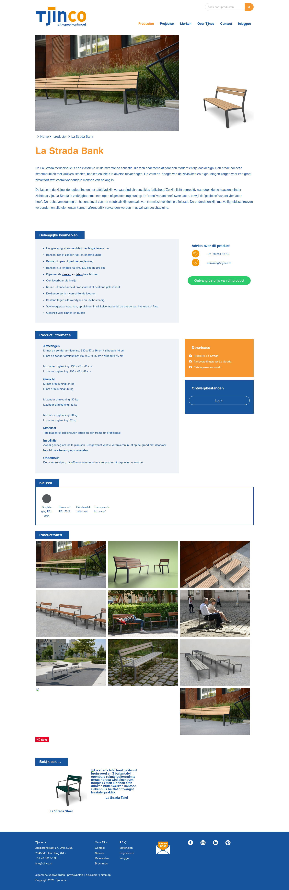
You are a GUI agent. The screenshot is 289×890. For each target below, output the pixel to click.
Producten (146, 24)
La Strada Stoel (61, 811)
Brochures (101, 863)
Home (44, 136)
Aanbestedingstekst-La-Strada (212, 361)
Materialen (126, 847)
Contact (226, 24)
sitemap (106, 874)
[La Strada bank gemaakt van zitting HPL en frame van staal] (143, 662)
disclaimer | (93, 874)
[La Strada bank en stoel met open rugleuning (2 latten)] (68, 690)
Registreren (127, 853)
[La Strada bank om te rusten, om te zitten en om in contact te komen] (215, 613)
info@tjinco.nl (43, 863)
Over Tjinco (205, 24)
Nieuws (99, 853)
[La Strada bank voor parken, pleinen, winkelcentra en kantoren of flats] (71, 662)
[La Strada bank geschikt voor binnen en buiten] (71, 613)
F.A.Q (123, 842)
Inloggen (244, 24)
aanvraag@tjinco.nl (219, 263)
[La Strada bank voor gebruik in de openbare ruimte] (71, 564)
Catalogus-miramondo (207, 367)
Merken (185, 24)
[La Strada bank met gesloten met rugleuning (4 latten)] (215, 711)
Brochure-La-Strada (206, 355)
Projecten (167, 24)
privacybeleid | (76, 874)
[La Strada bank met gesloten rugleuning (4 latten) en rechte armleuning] (143, 564)
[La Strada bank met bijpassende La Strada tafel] (215, 662)
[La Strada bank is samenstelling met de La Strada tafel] (215, 564)
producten (60, 136)
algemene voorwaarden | (51, 874)
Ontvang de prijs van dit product (219, 280)
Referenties (102, 858)
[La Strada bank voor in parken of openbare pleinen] (143, 613)
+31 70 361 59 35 (218, 254)
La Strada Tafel (117, 797)
